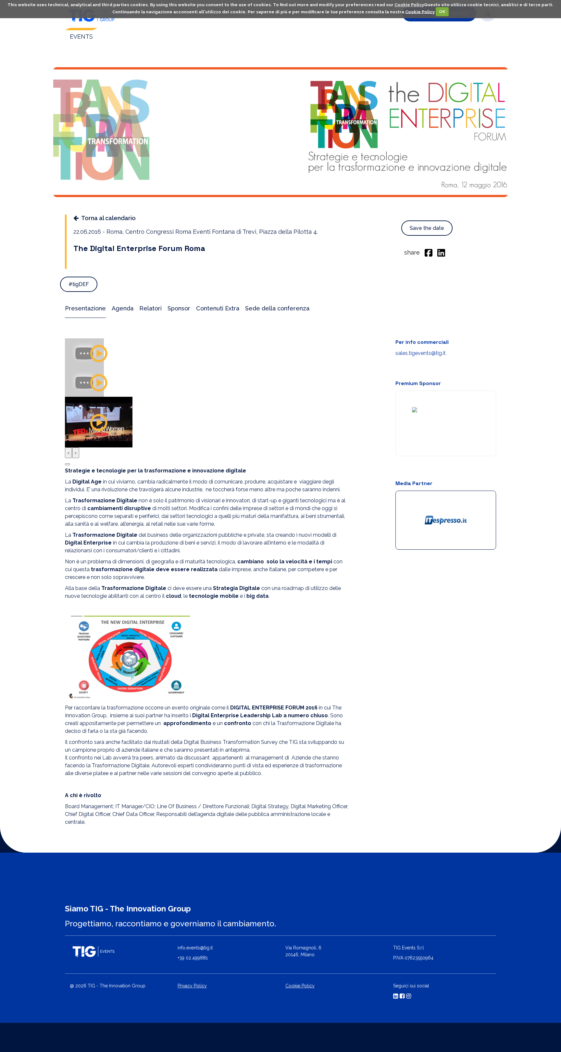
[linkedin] (441, 252)
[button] (67, 464)
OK (442, 11)
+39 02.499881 (193, 957)
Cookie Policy (409, 4)
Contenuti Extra (217, 308)
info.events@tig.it (195, 947)
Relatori (150, 308)
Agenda (122, 308)
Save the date (427, 228)
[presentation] (68, 452)
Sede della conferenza (277, 308)
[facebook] (428, 252)
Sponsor (179, 308)
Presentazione (85, 308)
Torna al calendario (108, 218)
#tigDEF (79, 284)
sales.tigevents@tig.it (420, 353)
